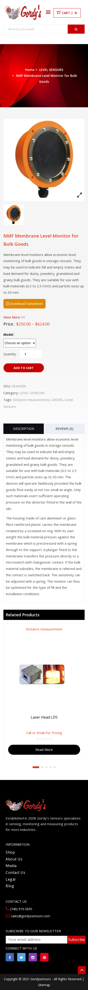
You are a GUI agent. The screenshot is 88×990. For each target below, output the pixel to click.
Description (23, 428)
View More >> (14, 317)
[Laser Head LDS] (44, 676)
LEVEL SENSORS (51, 70)
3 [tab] (46, 767)
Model (8, 334)
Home (29, 70)
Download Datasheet (26, 303)
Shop (10, 852)
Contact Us (15, 872)
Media (11, 865)
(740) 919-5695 (20, 909)
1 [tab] (35, 767)
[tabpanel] (44, 689)
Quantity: (9, 354)
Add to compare (77, 649)
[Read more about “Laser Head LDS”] (82, 630)
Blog (10, 885)
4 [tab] (50, 767)
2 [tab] (42, 767)
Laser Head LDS (44, 717)
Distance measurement (31, 399)
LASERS (57, 399)
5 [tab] (55, 767)
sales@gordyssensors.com (30, 916)
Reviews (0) (64, 428)
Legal (11, 879)
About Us (14, 859)
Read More (44, 749)
